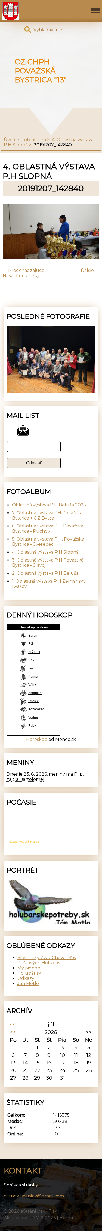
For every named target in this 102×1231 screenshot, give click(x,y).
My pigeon (28, 968)
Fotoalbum (33, 139)
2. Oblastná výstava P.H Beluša (45, 573)
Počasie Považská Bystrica (23, 841)
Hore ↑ (66, 1217)
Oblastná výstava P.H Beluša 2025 (49, 505)
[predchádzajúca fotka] (11, 232)
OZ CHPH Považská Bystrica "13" (41, 70)
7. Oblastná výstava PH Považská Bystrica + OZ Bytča (47, 515)
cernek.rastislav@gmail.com (34, 1196)
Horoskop (36, 739)
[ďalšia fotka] (90, 232)
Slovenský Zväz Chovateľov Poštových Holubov (46, 960)
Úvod (10, 139)
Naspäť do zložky (21, 275)
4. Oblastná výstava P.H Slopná (45, 552)
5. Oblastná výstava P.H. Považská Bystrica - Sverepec (48, 541)
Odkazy (25, 978)
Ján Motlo (28, 983)
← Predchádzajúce (23, 270)
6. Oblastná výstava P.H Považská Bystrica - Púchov (47, 528)
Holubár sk (29, 973)
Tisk (53, 1211)
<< (13, 1024)
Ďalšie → (90, 270)
